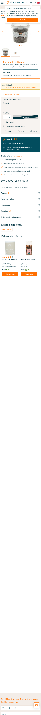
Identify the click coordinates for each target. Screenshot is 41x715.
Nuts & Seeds (6, 229)
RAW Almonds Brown (28, 259)
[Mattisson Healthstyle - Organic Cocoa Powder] (10, 248)
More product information (9, 94)
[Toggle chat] (36, 705)
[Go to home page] (15, 2)
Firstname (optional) (9, 708)
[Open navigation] (2, 2)
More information (7, 199)
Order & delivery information (11, 217)
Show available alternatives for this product (17, 75)
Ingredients (5, 205)
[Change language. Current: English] (38, 3)
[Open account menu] (31, 2)
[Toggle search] (27, 2)
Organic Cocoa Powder (9, 259)
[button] (10, 257)
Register (22, 20)
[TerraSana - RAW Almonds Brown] (29, 248)
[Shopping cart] (34, 2)
